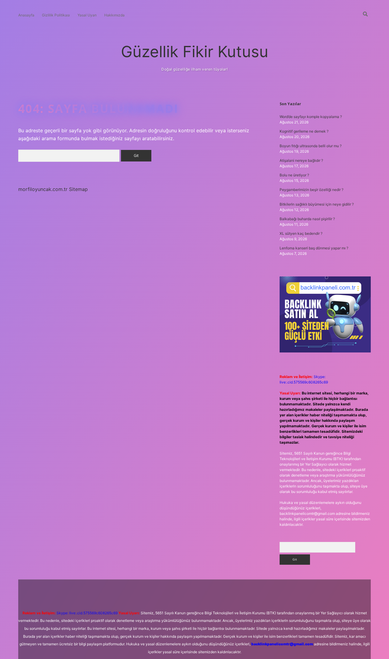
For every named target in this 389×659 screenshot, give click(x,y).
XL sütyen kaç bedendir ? (301, 233)
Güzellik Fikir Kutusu (194, 51)
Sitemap (78, 189)
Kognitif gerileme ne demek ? (304, 131)
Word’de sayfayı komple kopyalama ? (311, 116)
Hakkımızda (114, 15)
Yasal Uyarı (87, 15)
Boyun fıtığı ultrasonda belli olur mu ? (311, 146)
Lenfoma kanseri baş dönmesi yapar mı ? (314, 248)
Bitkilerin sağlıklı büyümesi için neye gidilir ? (317, 204)
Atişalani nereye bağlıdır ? (301, 160)
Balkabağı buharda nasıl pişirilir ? (307, 219)
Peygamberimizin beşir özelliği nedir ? (311, 189)
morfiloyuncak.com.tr (42, 189)
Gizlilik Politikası (56, 15)
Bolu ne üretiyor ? (294, 175)
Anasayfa (26, 15)
